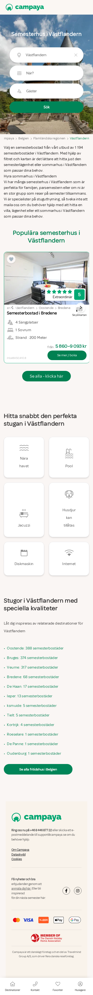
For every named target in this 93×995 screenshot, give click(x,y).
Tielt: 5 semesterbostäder (28, 715)
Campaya (7, 138)
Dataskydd (18, 855)
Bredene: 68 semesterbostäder (33, 677)
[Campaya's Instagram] (78, 891)
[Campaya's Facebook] (66, 891)
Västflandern (79, 138)
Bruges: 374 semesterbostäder (32, 657)
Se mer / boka (67, 355)
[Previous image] (12, 307)
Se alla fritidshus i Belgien (38, 769)
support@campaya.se (52, 835)
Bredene (64, 308)
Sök (47, 107)
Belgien (23, 138)
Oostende (46, 308)
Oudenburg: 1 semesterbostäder (34, 753)
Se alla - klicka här (46, 376)
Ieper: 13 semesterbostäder (29, 696)
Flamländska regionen (49, 138)
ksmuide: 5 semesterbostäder (32, 705)
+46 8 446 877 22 (41, 830)
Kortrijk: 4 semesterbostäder (30, 724)
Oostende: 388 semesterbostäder (35, 648)
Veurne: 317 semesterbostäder (32, 667)
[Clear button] (76, 55)
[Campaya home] (24, 7)
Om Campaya (20, 850)
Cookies (16, 859)
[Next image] (80, 307)
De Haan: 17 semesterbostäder (32, 686)
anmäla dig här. (21, 889)
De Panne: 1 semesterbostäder (32, 744)
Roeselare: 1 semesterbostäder (32, 734)
